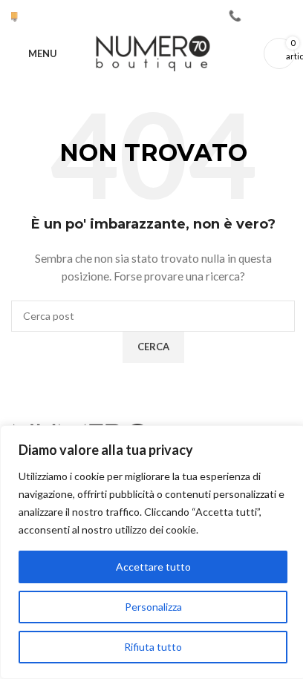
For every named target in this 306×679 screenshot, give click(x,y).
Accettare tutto (153, 566)
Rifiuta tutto (153, 646)
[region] (153, 552)
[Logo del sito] (153, 52)
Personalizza (153, 606)
